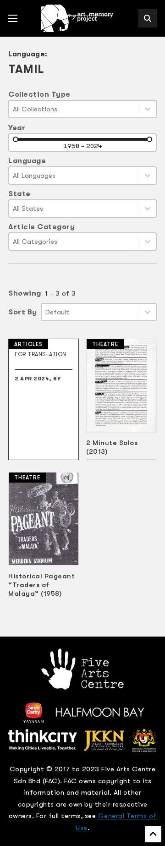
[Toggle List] (147, 109)
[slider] (15, 139)
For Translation (40, 354)
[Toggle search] (147, 18)
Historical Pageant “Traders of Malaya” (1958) (41, 585)
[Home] (78, 18)
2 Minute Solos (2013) (112, 447)
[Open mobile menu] (12, 18)
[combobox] (74, 109)
